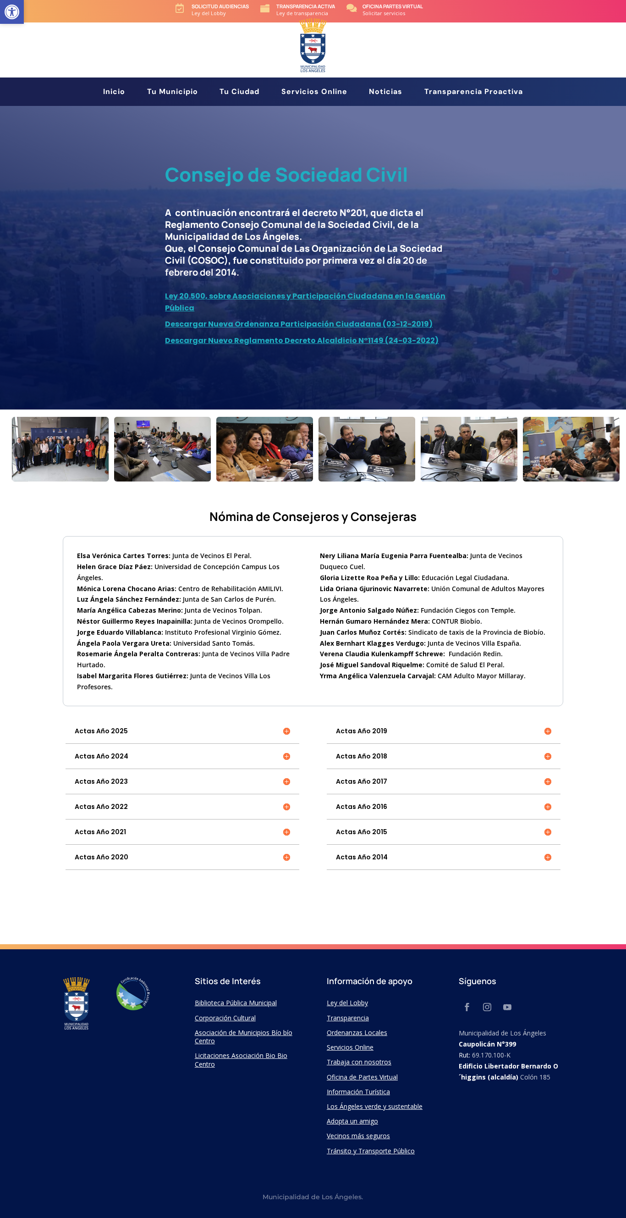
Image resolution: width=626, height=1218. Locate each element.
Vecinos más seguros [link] (358, 1135)
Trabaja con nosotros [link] (359, 1061)
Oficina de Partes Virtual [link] (362, 1077)
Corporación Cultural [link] (225, 1017)
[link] (12, 12)
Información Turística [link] (358, 1091)
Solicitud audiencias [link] (220, 6)
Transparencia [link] (348, 1017)
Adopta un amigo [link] (352, 1121)
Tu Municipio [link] (172, 92)
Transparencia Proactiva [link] (473, 92)
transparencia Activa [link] (305, 6)
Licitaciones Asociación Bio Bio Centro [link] (241, 1059)
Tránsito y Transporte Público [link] (371, 1150)
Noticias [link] (385, 92)
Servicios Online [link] (314, 92)
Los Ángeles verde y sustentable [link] (375, 1106)
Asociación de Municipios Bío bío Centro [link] (243, 1036)
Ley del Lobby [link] (347, 1002)
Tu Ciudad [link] (239, 92)
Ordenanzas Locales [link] (357, 1032)
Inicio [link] (114, 92)
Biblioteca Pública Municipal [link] (236, 1002)
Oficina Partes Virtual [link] (392, 6)
